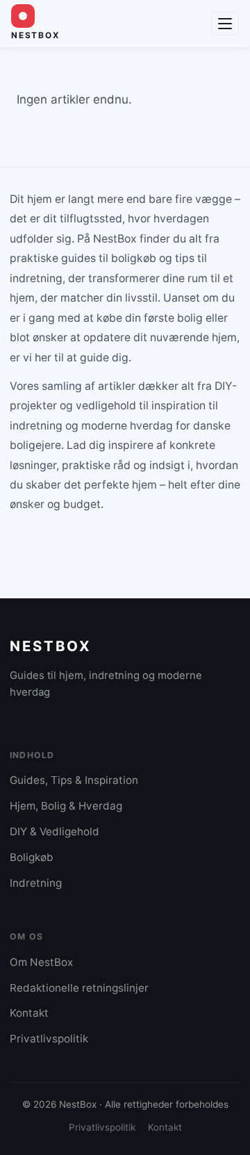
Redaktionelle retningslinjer (79, 987)
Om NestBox (41, 962)
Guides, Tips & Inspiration (74, 780)
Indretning (36, 883)
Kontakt (29, 1012)
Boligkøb (31, 857)
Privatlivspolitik (49, 1038)
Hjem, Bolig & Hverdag (66, 805)
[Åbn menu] (225, 23)
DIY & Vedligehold (54, 831)
